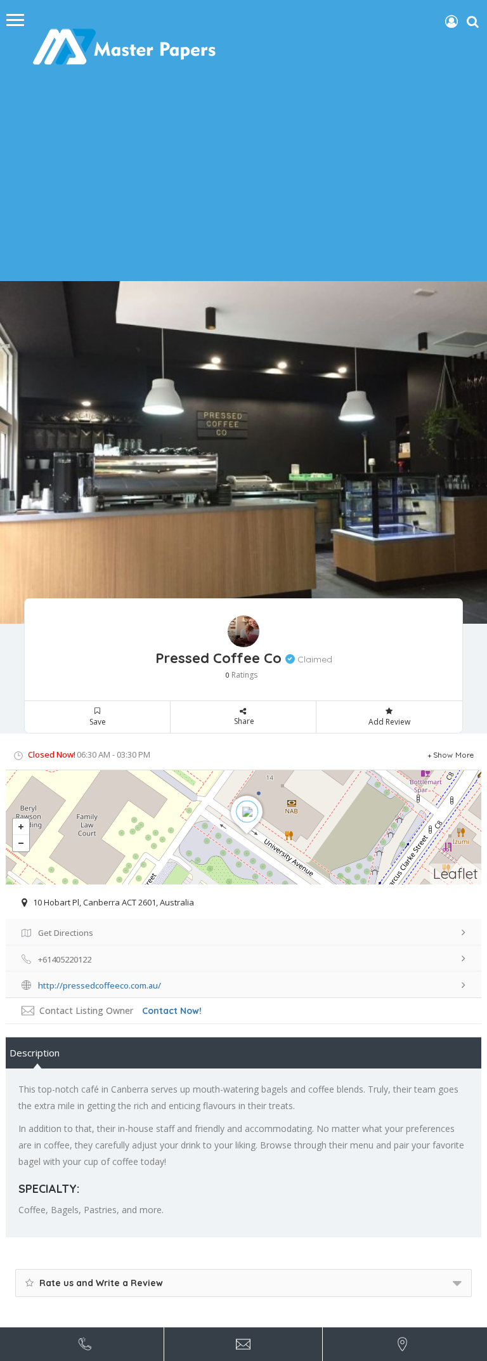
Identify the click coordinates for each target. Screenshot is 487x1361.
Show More (453, 754)
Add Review (389, 721)
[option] (243, 452)
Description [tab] (35, 1052)
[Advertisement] (243, 179)
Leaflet (455, 873)
